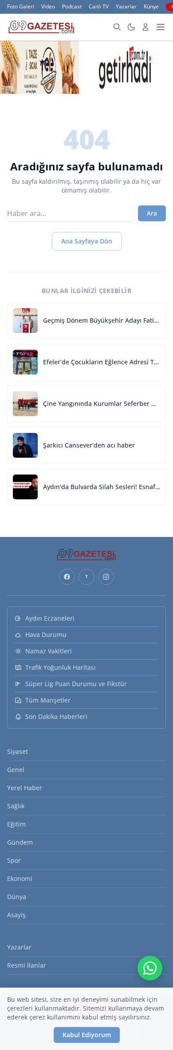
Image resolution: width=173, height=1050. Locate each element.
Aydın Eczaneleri (50, 618)
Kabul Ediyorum (87, 1035)
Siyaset (17, 751)
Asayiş (16, 915)
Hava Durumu (46, 634)
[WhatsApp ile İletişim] (150, 968)
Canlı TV (99, 6)
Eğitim (16, 824)
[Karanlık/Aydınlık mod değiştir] (131, 27)
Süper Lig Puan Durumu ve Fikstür (76, 683)
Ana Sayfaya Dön (86, 241)
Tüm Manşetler (48, 700)
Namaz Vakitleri (48, 651)
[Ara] (117, 27)
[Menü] (160, 27)
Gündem (20, 842)
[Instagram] (106, 577)
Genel (15, 769)
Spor (14, 860)
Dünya (16, 896)
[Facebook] (67, 577)
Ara (152, 213)
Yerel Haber (24, 788)
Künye (151, 6)
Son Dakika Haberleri (56, 716)
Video (48, 6)
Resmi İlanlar (26, 965)
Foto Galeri (20, 6)
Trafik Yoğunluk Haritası (60, 667)
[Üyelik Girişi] (145, 27)
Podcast (72, 6)
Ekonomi (19, 878)
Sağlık (15, 806)
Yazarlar (126, 6)
